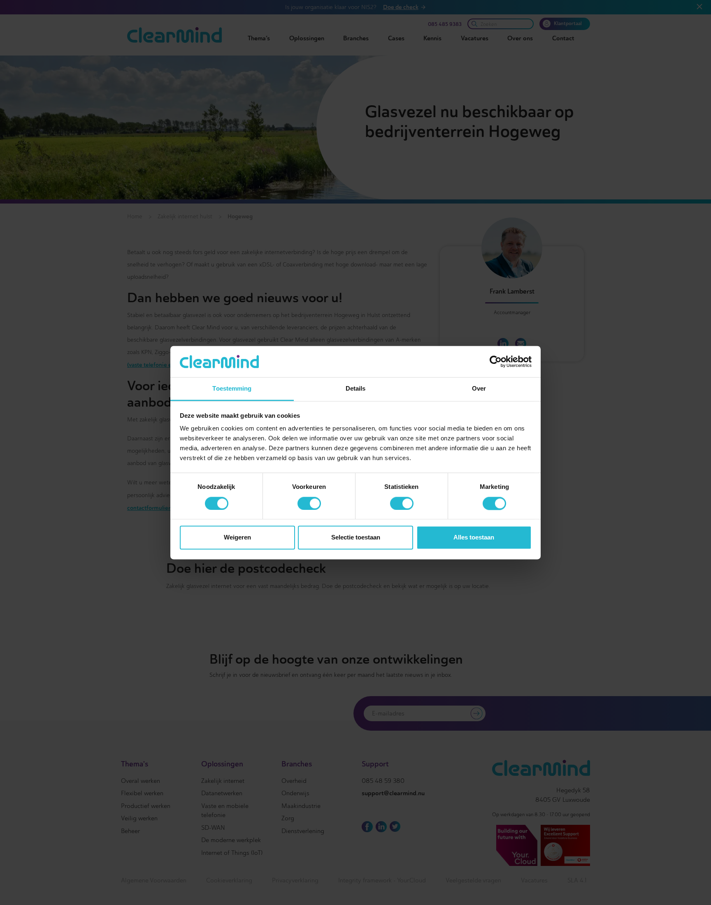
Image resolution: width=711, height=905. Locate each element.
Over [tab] (479, 388)
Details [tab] (356, 388)
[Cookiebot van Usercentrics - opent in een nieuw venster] (496, 361)
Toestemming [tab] (231, 388)
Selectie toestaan (355, 537)
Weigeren (237, 537)
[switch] (309, 503)
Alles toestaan (473, 537)
